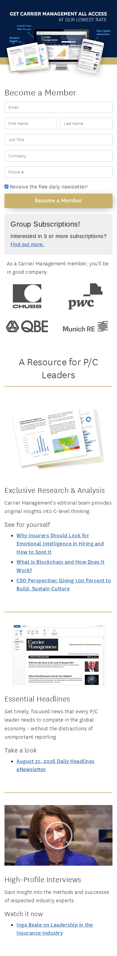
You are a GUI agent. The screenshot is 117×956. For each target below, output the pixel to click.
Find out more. (27, 244)
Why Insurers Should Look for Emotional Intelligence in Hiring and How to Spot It (60, 544)
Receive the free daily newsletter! (48, 186)
